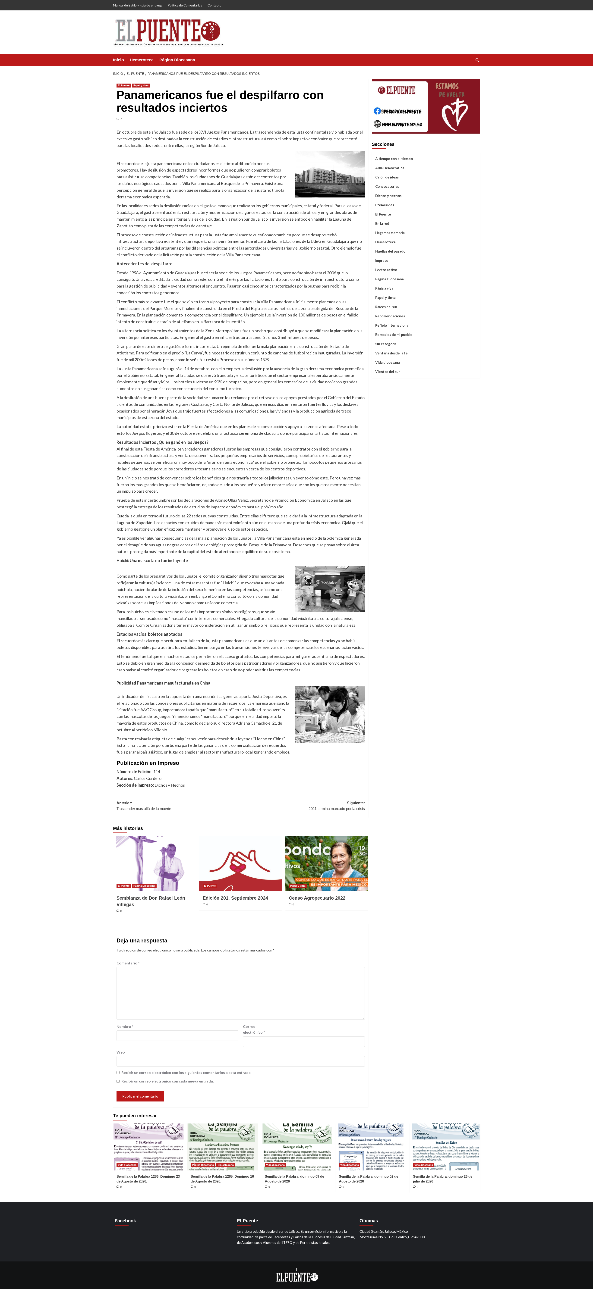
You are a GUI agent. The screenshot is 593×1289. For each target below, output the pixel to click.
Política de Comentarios (185, 5)
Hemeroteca (142, 60)
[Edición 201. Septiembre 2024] (240, 863)
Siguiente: (337, 806)
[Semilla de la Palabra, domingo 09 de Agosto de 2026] (296, 1146)
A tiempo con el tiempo (394, 158)
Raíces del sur (386, 306)
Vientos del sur (387, 371)
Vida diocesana (387, 362)
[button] (477, 60)
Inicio (118, 60)
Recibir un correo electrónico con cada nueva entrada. (167, 1081)
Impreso (381, 260)
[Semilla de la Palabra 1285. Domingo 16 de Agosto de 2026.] (222, 1146)
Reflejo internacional (392, 325)
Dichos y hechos (388, 195)
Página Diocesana (177, 60)
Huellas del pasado (390, 251)
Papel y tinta (140, 85)
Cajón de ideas (387, 177)
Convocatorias (387, 186)
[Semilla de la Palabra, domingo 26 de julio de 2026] (445, 1146)
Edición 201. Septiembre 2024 (235, 898)
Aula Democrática (389, 168)
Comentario (128, 963)
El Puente (123, 85)
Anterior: (144, 806)
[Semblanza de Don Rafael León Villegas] (154, 863)
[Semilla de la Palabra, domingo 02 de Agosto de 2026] (370, 1146)
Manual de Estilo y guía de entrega (137, 5)
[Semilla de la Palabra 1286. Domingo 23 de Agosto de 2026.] (148, 1146)
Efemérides (384, 205)
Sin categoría (386, 343)
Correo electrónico (254, 1029)
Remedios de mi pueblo (393, 334)
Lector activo (386, 269)
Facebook (125, 1220)
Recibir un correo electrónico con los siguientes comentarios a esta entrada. (186, 1072)
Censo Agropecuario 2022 (317, 898)
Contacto (214, 5)
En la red (382, 223)
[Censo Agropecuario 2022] (326, 863)
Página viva (384, 288)
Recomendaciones (390, 316)
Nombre (125, 1026)
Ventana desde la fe (391, 353)
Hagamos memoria (390, 232)
